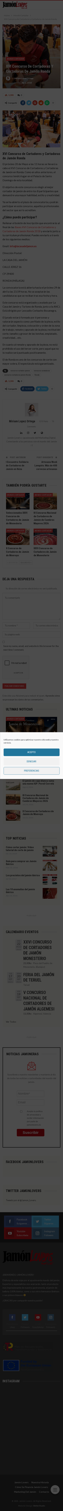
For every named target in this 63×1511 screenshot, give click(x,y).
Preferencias (31, 770)
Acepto (31, 752)
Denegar (31, 761)
